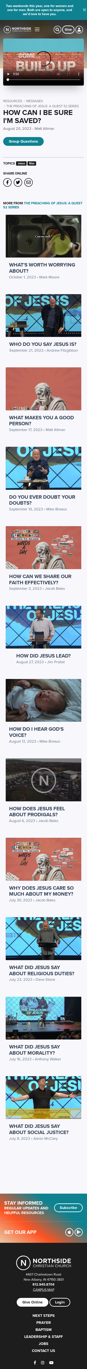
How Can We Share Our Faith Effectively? (40, 579)
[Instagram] (42, 1363)
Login (60, 1302)
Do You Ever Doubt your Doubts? (42, 500)
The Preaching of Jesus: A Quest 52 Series (42, 106)
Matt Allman (44, 128)
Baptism (43, 1329)
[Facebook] (35, 1363)
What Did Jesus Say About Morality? (34, 1050)
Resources (12, 101)
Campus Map (43, 1289)
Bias (31, 163)
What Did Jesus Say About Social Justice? (39, 1129)
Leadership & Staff (43, 1336)
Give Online (32, 1302)
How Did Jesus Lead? (43, 655)
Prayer (43, 1322)
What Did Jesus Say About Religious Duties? (41, 970)
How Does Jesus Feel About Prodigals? (37, 811)
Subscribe (68, 1207)
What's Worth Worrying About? (42, 268)
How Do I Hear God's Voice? (36, 732)
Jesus (21, 163)
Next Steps (44, 1315)
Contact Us (43, 1350)
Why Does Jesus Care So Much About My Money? (41, 891)
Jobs (43, 1343)
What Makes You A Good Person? (41, 420)
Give (68, 29)
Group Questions (23, 141)
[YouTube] (51, 1363)
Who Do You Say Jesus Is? (42, 344)
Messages (34, 101)
